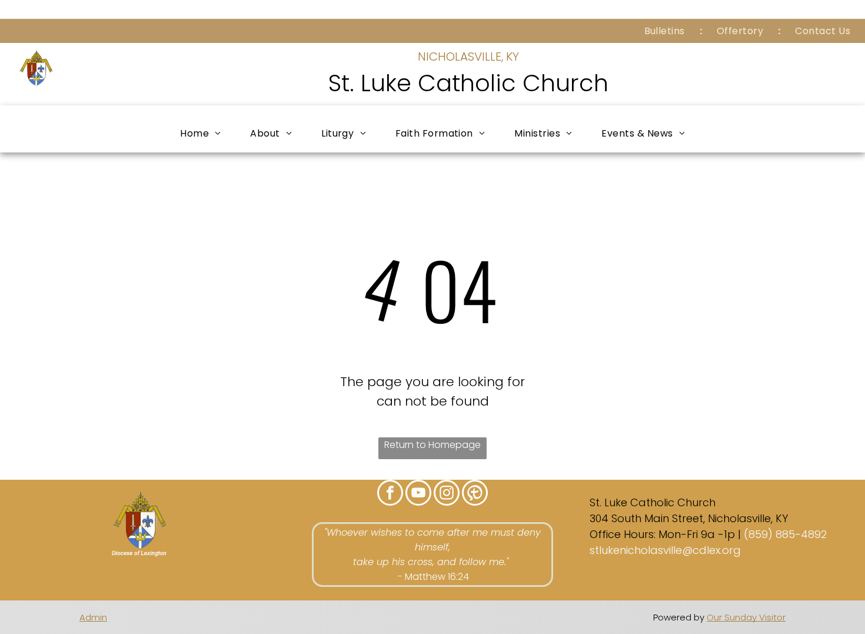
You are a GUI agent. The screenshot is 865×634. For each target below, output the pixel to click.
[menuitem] (666, 31)
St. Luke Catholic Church (468, 83)
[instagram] (447, 494)
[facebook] (390, 494)
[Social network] (475, 494)
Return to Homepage (432, 445)
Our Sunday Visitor (746, 617)
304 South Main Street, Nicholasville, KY (689, 518)
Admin (93, 617)
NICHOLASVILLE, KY (468, 56)
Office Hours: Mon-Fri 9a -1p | (665, 534)
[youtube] (418, 494)
